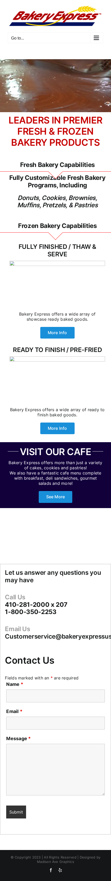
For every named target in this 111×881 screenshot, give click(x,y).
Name (14, 684)
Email (14, 711)
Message (18, 738)
